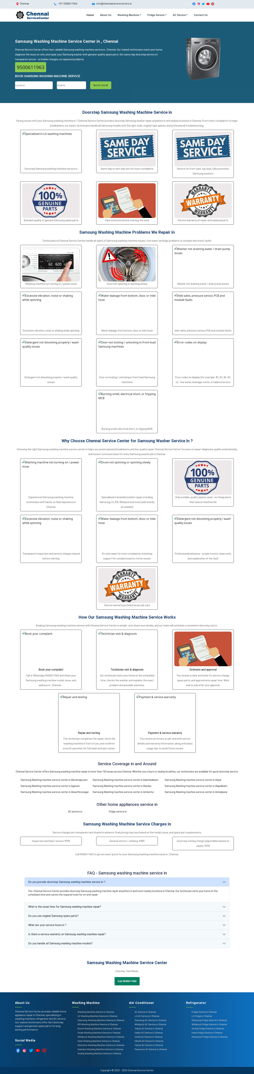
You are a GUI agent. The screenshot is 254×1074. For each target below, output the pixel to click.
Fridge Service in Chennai (204, 1012)
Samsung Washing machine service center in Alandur (122, 786)
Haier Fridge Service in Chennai (207, 1032)
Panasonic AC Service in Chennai (151, 1049)
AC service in (75, 811)
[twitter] (203, 3)
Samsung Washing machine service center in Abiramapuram (54, 780)
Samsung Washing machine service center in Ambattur (123, 792)
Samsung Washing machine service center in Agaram (50, 786)
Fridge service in (118, 811)
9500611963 (30, 67)
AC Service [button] (179, 15)
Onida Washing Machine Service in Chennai (99, 1032)
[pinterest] (212, 3)
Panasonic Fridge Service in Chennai (210, 1037)
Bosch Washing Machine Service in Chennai (99, 1028)
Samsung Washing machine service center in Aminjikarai (196, 792)
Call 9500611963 (127, 981)
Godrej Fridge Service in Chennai (208, 1028)
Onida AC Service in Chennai (148, 1037)
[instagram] (198, 3)
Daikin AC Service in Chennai (149, 1032)
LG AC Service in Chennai (147, 1016)
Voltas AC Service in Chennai (149, 1028)
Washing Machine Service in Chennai (96, 1012)
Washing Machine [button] (128, 15)
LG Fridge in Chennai (202, 1016)
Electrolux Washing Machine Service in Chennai (101, 1045)
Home (90, 15)
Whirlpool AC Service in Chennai (150, 1024)
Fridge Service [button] (155, 15)
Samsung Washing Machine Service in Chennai (101, 1020)
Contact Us (201, 15)
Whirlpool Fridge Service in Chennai (209, 1024)
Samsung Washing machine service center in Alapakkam (196, 786)
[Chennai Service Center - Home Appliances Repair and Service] (32, 15)
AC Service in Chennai (145, 1012)
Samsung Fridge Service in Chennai (209, 1020)
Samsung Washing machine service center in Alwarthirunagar (55, 792)
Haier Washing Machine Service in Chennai (99, 1041)
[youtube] (208, 3)
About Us (105, 15)
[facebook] (194, 3)
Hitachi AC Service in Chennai (149, 1041)
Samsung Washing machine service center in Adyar (193, 780)
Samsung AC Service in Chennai (150, 1020)
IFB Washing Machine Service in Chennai (98, 1024)
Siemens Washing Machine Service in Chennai (100, 1049)
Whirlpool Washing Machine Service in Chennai (101, 1037)
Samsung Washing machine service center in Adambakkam (125, 780)
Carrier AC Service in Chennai (149, 1045)
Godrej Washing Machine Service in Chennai (99, 1053)
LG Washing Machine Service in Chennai (97, 1016)
